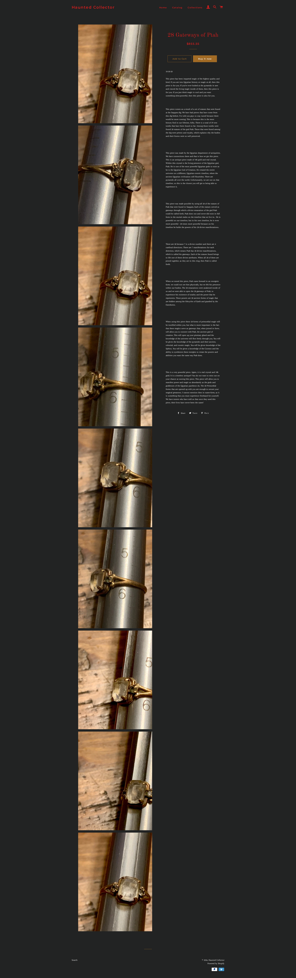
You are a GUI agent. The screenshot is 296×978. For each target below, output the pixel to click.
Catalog (177, 7)
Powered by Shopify (216, 963)
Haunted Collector (93, 7)
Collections (195, 7)
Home (163, 7)
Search (74, 960)
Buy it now (205, 59)
